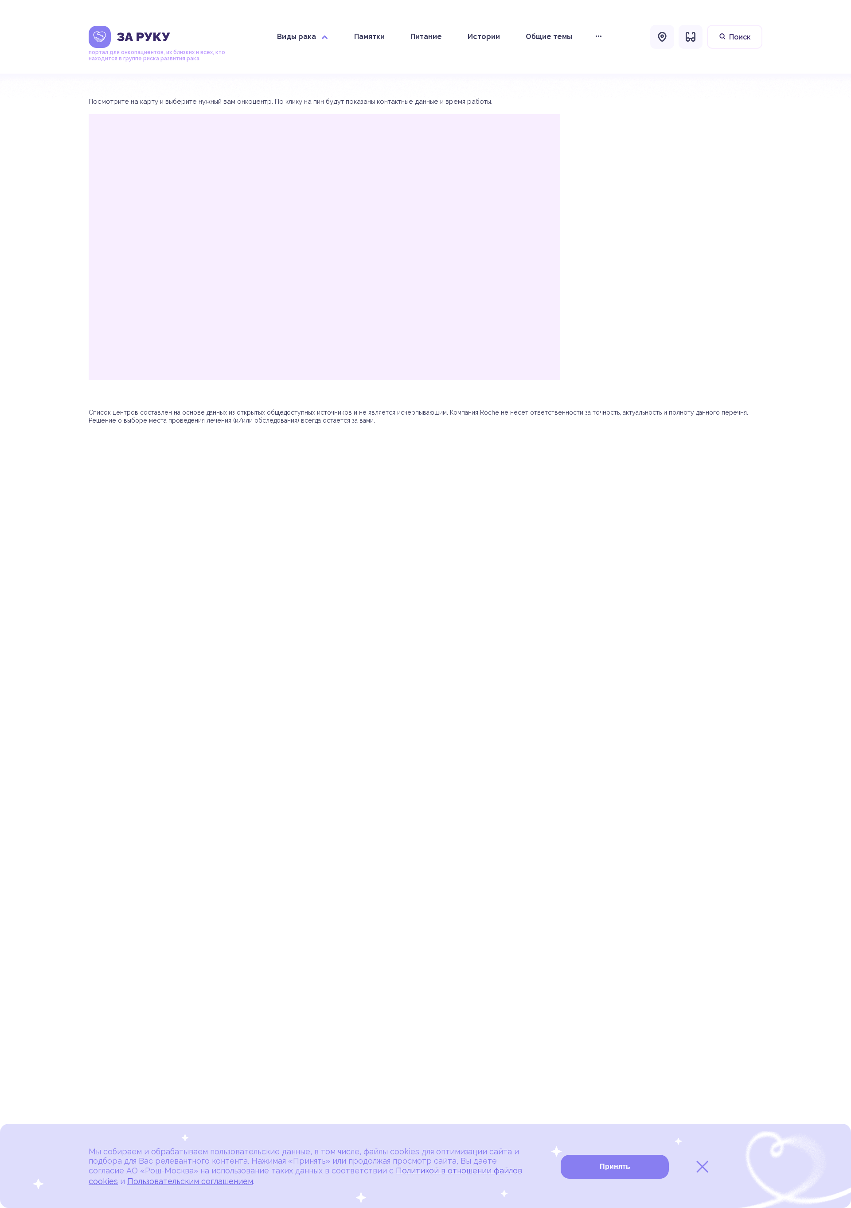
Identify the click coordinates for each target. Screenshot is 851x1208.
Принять (615, 1166)
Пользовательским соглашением (190, 1181)
